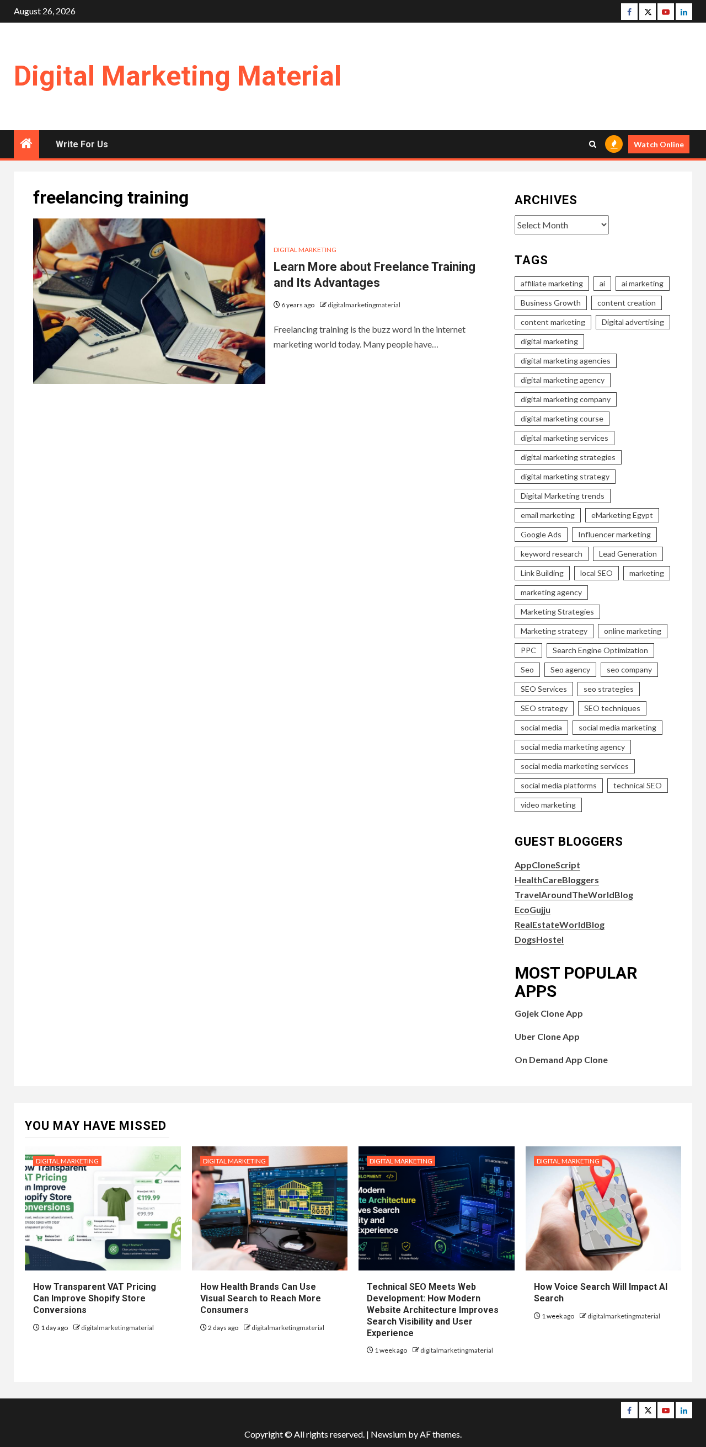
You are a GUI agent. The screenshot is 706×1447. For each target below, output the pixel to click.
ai (602, 283)
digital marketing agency (563, 380)
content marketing (553, 322)
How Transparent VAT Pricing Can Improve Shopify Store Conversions (94, 1298)
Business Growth (551, 302)
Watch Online (659, 144)
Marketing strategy (554, 631)
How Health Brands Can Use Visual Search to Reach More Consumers (260, 1298)
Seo (527, 669)
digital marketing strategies (568, 457)
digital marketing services (564, 437)
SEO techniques (612, 708)
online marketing (632, 631)
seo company (629, 669)
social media (541, 727)
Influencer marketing (614, 534)
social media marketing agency (573, 746)
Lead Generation (628, 553)
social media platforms (559, 785)
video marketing (548, 804)
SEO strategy (544, 708)
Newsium (389, 1434)
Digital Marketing (305, 249)
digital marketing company (566, 399)
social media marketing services (575, 766)
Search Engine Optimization (600, 650)
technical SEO (637, 785)
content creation (626, 302)
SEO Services (544, 688)
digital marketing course (562, 418)
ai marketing (643, 283)
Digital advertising (633, 322)
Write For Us (82, 144)
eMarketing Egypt (622, 515)
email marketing (548, 515)
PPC (528, 650)
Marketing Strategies (557, 611)
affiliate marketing (552, 283)
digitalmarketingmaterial (364, 305)
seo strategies (609, 688)
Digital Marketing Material (177, 76)
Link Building (542, 573)
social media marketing (617, 727)
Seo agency (570, 669)
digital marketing (549, 341)
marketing (646, 573)
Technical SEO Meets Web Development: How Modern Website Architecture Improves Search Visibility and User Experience (433, 1310)
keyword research (551, 553)
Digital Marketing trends (563, 495)
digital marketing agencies (566, 360)
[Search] (593, 144)
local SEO (596, 573)
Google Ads (541, 534)
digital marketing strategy (565, 476)
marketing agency (551, 592)
